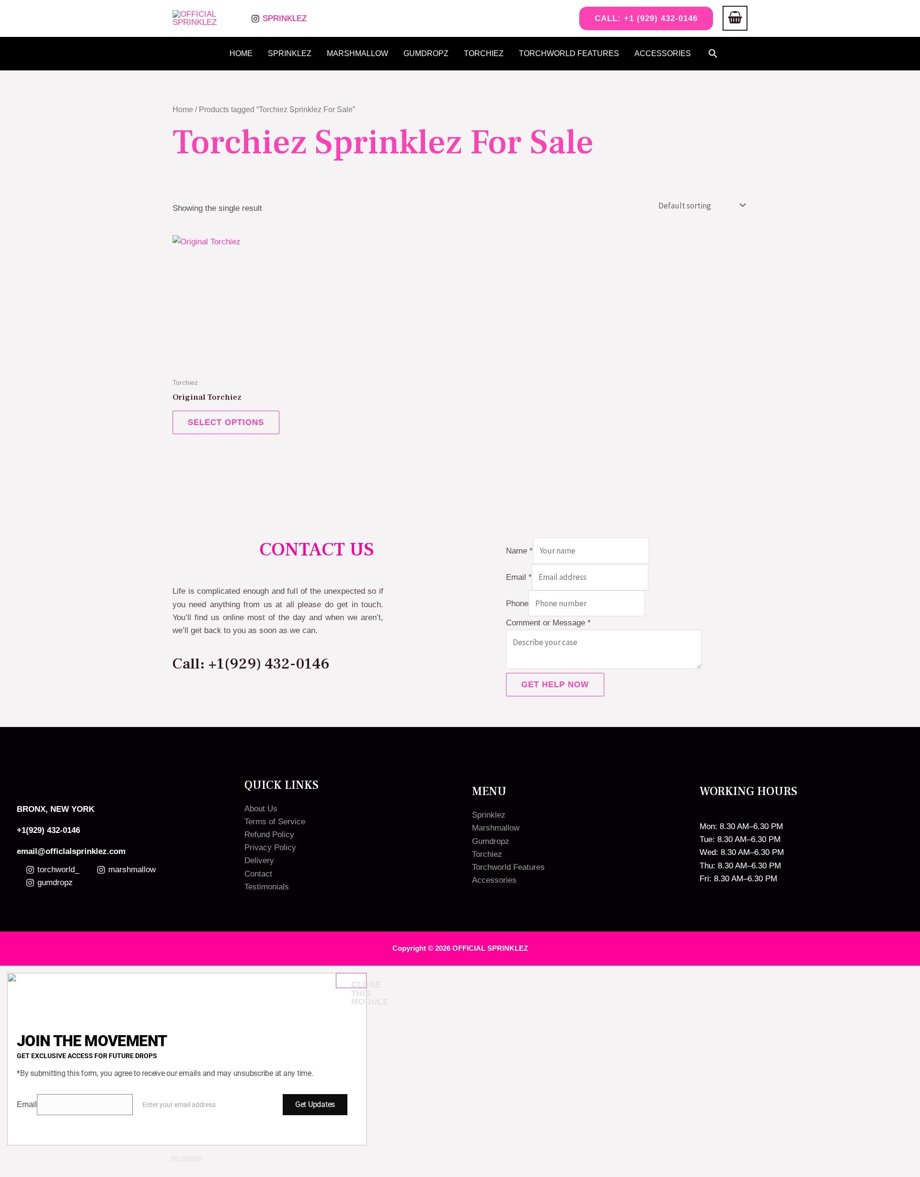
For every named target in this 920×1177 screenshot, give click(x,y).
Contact (258, 873)
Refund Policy (269, 834)
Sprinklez (289, 53)
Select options (226, 422)
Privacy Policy (270, 847)
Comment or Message (548, 622)
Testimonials (266, 886)
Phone (517, 603)
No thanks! (187, 1158)
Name (519, 550)
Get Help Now (555, 684)
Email (519, 577)
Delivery (259, 860)
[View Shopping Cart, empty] (735, 18)
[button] (642, 18)
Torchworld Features (569, 53)
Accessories (662, 53)
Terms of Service (274, 821)
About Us (260, 808)
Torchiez (484, 53)
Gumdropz (425, 53)
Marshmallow (357, 53)
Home (241, 53)
